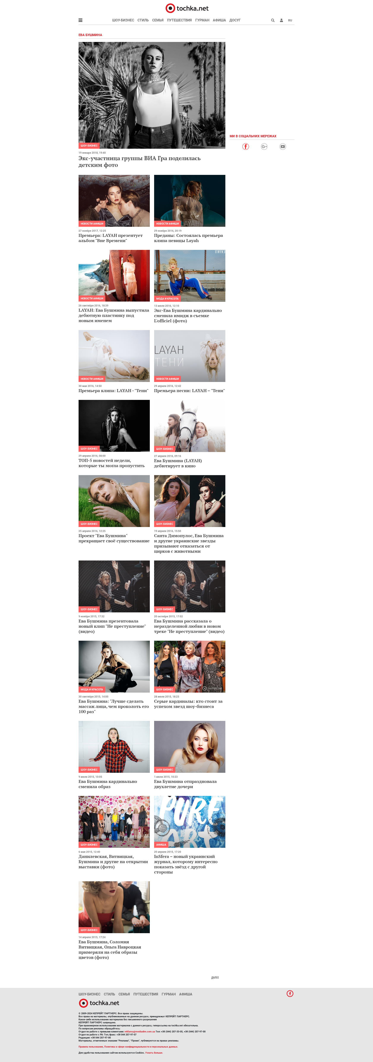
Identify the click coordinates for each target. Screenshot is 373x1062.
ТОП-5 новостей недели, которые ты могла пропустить (112, 462)
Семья (158, 20)
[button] (281, 20)
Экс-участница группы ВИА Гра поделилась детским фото (140, 161)
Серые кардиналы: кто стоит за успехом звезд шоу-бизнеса (188, 703)
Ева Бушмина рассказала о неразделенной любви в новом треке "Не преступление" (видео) (189, 626)
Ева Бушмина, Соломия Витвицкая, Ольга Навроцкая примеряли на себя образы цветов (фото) (110, 949)
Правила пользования (91, 1046)
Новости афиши (92, 223)
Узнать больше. (154, 1052)
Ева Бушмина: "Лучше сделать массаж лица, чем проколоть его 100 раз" (114, 706)
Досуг (235, 20)
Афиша (219, 20)
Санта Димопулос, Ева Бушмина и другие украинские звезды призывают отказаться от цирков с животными (189, 543)
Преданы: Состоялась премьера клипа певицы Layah (188, 237)
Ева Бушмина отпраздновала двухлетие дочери (185, 783)
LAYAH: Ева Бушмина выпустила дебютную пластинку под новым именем (114, 315)
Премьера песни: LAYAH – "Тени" (189, 390)
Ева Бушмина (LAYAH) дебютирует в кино (178, 463)
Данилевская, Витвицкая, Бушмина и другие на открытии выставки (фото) (113, 861)
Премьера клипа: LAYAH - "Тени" (114, 390)
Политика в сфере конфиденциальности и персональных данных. (141, 1046)
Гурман (202, 20)
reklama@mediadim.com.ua (140, 1031)
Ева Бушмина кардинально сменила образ (108, 783)
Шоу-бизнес (123, 20)
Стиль (143, 20)
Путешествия (179, 20)
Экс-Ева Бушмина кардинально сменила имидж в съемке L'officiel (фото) (188, 315)
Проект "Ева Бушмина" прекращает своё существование (114, 538)
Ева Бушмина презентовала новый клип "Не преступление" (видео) (112, 626)
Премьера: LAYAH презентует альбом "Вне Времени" (111, 237)
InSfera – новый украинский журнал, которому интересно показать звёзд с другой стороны (186, 864)
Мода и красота (167, 298)
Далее (215, 977)
